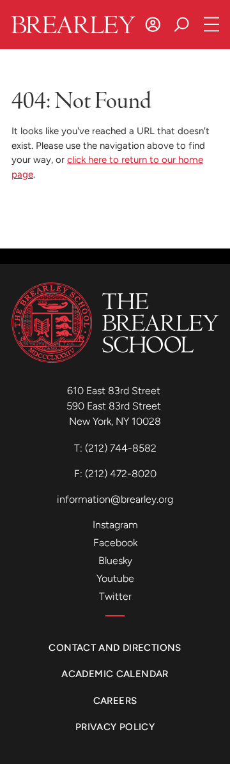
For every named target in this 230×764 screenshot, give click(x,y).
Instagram (115, 525)
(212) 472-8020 (121, 474)
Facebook (115, 543)
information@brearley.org (115, 499)
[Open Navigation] (212, 25)
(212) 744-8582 (121, 448)
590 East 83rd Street (115, 406)
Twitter (115, 596)
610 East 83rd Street (115, 391)
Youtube (115, 578)
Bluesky (115, 560)
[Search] (182, 25)
